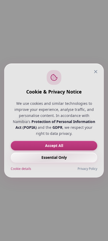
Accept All (54, 145)
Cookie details (21, 169)
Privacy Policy (87, 169)
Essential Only (54, 157)
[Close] (95, 71)
